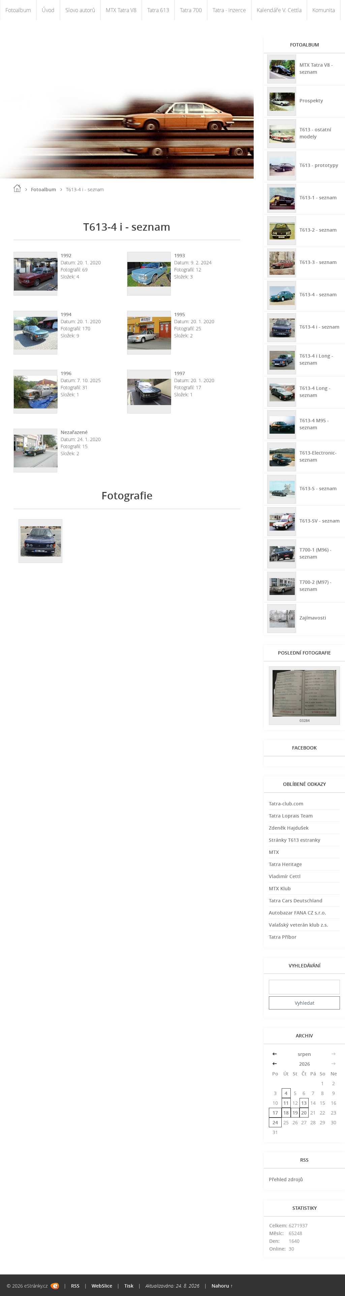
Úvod (48, 10)
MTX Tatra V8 (121, 10)
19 (295, 1112)
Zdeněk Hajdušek (289, 828)
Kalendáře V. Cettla (279, 10)
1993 (179, 255)
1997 (179, 373)
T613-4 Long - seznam (315, 391)
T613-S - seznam (318, 488)
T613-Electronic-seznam (318, 456)
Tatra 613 (158, 10)
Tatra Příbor (282, 937)
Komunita (323, 10)
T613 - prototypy (319, 165)
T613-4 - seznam (318, 294)
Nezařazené (74, 432)
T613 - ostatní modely (315, 133)
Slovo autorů (80, 10)
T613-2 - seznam (318, 230)
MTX (274, 852)
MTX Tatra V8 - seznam (316, 68)
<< (275, 1054)
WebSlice (102, 1286)
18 (286, 1112)
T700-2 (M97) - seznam (316, 585)
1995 (179, 314)
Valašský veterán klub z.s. (298, 925)
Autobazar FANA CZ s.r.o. (297, 912)
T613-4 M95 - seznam (314, 424)
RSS (75, 1286)
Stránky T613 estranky (294, 840)
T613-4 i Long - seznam (316, 359)
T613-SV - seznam (320, 521)
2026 (304, 1064)
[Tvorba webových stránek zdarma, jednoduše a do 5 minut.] (55, 1286)
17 (275, 1112)
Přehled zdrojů (286, 1179)
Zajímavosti (313, 617)
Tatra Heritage (285, 864)
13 (304, 1103)
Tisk (128, 1286)
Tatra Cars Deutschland (295, 900)
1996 (66, 373)
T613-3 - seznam (318, 262)
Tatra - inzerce (229, 10)
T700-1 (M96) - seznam (316, 553)
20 (304, 1112)
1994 (66, 314)
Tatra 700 (191, 10)
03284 (305, 720)
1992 (66, 255)
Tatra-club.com (286, 803)
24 (275, 1122)
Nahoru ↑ (222, 1286)
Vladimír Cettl (285, 876)
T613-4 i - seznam (319, 327)
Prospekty (311, 100)
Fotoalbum (18, 10)
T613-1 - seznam (318, 197)
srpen (304, 1054)
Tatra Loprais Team (291, 815)
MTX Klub (280, 888)
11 (286, 1103)
